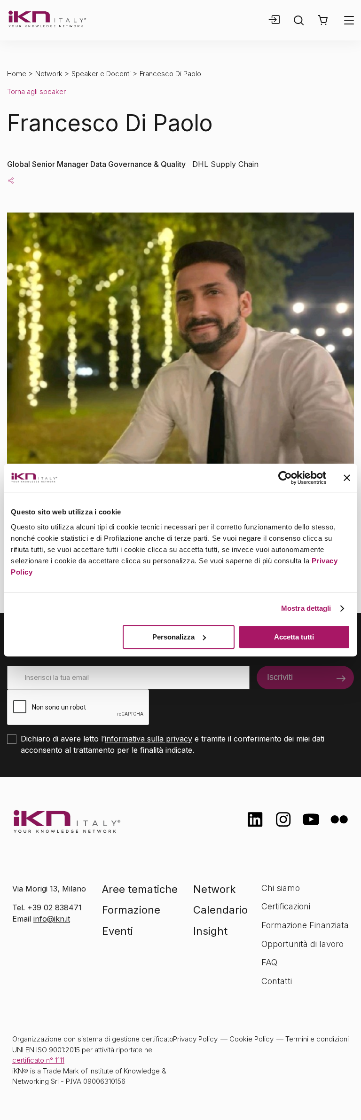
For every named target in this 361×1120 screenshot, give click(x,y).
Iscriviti (280, 677)
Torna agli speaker (36, 91)
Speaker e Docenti (101, 73)
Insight (210, 931)
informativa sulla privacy (148, 738)
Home (16, 73)
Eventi (117, 931)
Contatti (276, 981)
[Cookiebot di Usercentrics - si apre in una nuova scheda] (285, 478)
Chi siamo (280, 888)
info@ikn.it (51, 918)
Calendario (220, 910)
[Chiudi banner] (347, 477)
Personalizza (173, 637)
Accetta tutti (294, 637)
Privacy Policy (195, 1038)
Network (49, 73)
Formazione (131, 910)
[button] (322, 20)
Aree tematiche (140, 889)
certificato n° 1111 (38, 1060)
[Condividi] (11, 180)
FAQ (269, 962)
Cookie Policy (251, 1038)
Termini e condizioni (317, 1038)
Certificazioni (285, 906)
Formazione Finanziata (305, 925)
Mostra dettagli (306, 608)
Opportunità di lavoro (302, 944)
